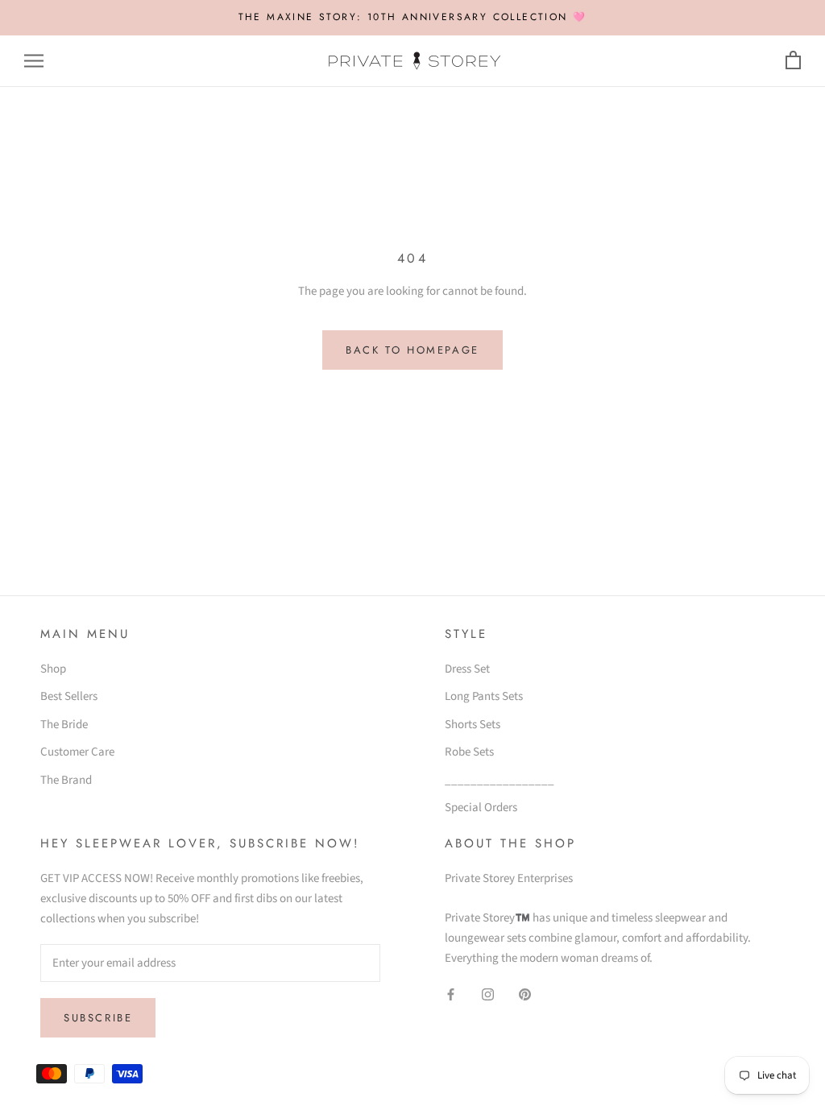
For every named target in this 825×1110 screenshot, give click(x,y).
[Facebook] (451, 994)
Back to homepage (412, 350)
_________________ (499, 780)
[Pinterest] (525, 994)
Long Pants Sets (484, 696)
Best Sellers (68, 696)
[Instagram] (488, 994)
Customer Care (77, 751)
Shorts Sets (472, 724)
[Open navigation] (34, 61)
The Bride (64, 724)
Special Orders (481, 807)
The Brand (66, 780)
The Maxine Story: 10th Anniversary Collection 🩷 (412, 17)
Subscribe (98, 1017)
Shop (53, 669)
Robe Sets (469, 751)
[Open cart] (793, 61)
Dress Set (467, 669)
